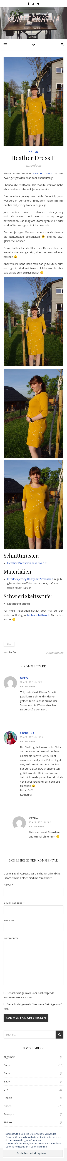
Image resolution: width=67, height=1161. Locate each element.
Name (8, 885)
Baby (7, 1065)
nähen (9, 644)
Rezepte (9, 1114)
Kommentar (11, 938)
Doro (24, 678)
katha (12, 652)
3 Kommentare (54, 652)
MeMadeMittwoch (38, 615)
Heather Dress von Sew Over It (26, 563)
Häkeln (8, 1098)
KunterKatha (33, 20)
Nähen (33, 151)
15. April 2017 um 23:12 (40, 822)
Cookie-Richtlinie (39, 1146)
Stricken (8, 1122)
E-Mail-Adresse (14, 902)
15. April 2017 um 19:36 (31, 737)
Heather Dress (42, 173)
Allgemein (9, 1057)
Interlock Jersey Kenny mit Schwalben (30, 579)
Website (9, 920)
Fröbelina (27, 733)
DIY (6, 1089)
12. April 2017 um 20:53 (31, 682)
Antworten (27, 686)
